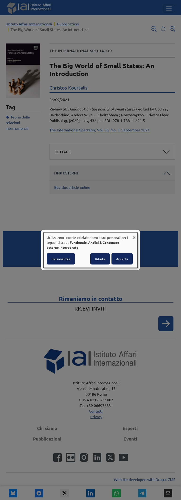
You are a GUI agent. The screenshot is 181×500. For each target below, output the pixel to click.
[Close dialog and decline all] (134, 235)
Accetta (122, 259)
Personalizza (60, 259)
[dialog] (90, 250)
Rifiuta (100, 259)
